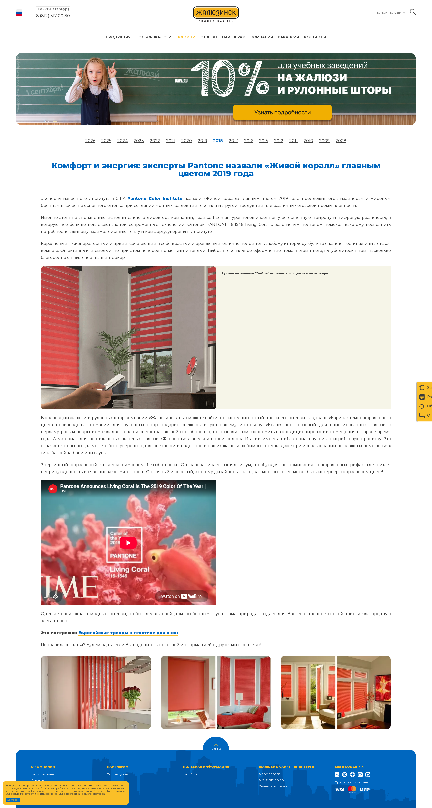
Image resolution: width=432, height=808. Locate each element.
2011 (294, 140)
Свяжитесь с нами (273, 786)
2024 (123, 140)
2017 (233, 140)
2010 (308, 140)
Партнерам (234, 37)
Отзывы (208, 37)
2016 (248, 140)
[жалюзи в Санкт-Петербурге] (216, 16)
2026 (91, 140)
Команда (38, 780)
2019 (202, 140)
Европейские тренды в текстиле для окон (128, 632)
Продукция (118, 37)
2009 (324, 140)
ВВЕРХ (216, 748)
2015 (263, 140)
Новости (186, 37)
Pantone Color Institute (155, 198)
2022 (155, 140)
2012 (279, 140)
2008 (341, 140)
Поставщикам (117, 774)
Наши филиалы (43, 774)
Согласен (13, 799)
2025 (107, 140)
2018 (218, 140)
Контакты (315, 37)
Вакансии (288, 37)
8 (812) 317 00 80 (53, 15)
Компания (262, 37)
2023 (139, 140)
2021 (171, 140)
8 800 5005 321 (270, 774)
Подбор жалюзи (154, 37)
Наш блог (190, 774)
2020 (187, 140)
